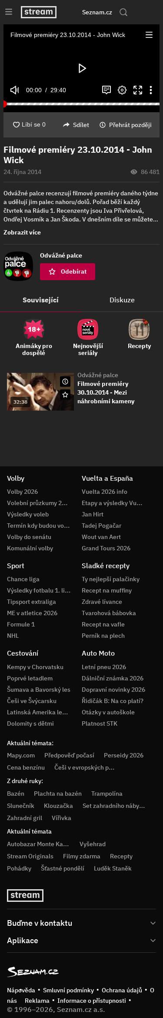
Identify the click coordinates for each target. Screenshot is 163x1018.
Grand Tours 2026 (106, 548)
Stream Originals (30, 856)
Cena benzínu (26, 767)
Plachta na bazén (58, 793)
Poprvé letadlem (30, 678)
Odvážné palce (97, 375)
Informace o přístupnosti (91, 1001)
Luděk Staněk (113, 868)
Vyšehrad (93, 844)
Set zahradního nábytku (115, 806)
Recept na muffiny (107, 590)
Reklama (37, 1001)
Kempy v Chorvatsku (35, 667)
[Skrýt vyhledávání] (73, 12)
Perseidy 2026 (123, 755)
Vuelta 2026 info (104, 492)
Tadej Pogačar (101, 525)
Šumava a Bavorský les (38, 689)
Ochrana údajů (122, 990)
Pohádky (19, 868)
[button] (149, 34)
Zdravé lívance (102, 602)
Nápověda (21, 990)
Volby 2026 (22, 492)
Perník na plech (103, 636)
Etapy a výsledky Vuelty (114, 503)
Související (41, 299)
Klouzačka (58, 806)
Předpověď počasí (69, 755)
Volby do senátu (29, 537)
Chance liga (23, 579)
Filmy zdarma (81, 856)
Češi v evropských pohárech (92, 767)
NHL (13, 636)
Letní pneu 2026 (104, 667)
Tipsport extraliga (31, 602)
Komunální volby (30, 548)
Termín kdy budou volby (39, 525)
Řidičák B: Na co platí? (112, 701)
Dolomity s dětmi (30, 723)
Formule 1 (21, 624)
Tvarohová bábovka (109, 613)
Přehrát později (130, 125)
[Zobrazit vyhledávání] (123, 12)
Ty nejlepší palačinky (111, 579)
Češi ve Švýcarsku (32, 701)
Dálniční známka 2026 (112, 678)
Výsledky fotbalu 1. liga (39, 590)
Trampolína (107, 793)
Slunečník (20, 806)
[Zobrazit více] (81, 922)
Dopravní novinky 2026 (113, 689)
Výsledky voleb (28, 514)
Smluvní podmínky (68, 990)
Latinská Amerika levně (39, 712)
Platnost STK (99, 723)
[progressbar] (81, 104)
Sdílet (81, 125)
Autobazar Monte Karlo (38, 844)
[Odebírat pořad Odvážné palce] (65, 394)
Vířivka (61, 818)
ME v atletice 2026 (32, 613)
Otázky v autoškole (108, 712)
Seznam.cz (97, 12)
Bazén (15, 793)
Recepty (121, 856)
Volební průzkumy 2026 (39, 503)
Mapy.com (21, 755)
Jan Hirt (92, 514)
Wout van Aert (101, 537)
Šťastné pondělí (62, 868)
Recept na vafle (103, 624)
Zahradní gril (24, 818)
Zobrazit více (22, 232)
